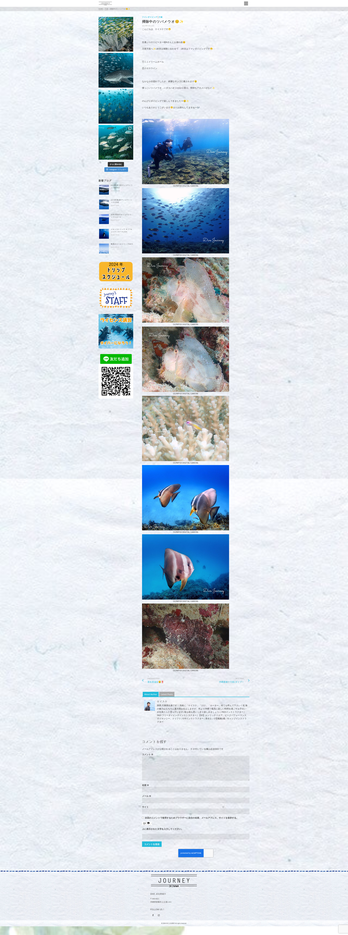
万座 (161, 17)
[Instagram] (158, 915)
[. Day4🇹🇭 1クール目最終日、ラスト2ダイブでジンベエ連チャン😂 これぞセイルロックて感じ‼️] (116, 70)
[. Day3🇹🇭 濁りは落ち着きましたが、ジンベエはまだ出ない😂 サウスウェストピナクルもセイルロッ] (116, 106)
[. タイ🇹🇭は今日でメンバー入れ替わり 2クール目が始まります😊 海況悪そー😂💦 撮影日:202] (116, 34)
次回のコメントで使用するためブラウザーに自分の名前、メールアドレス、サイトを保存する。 (191, 817)
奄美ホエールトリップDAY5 (122, 244)
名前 (145, 785)
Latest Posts (167, 694)
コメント (147, 754)
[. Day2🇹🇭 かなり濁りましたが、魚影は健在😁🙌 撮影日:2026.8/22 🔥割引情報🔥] (116, 142)
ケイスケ (162, 701)
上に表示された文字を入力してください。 (162, 829)
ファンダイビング (149, 17)
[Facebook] (153, 915)
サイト (145, 807)
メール (146, 796)
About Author (150, 694)
